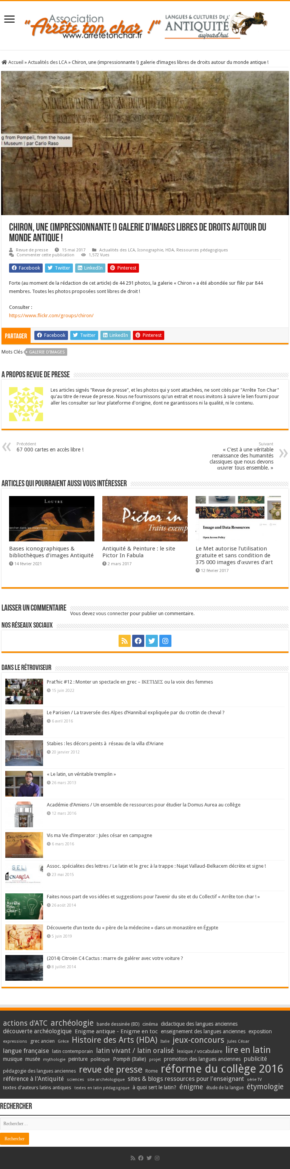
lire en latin (248, 1050)
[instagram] (165, 641)
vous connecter (112, 613)
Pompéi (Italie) (129, 1059)
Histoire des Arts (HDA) (114, 1040)
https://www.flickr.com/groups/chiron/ (51, 315)
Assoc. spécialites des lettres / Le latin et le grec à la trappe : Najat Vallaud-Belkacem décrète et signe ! (156, 866)
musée (32, 1059)
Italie (165, 1041)
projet (155, 1059)
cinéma (150, 1024)
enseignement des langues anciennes (203, 1031)
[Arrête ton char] (145, 24)
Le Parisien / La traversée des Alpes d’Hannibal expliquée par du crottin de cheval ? (136, 712)
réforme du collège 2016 (222, 1068)
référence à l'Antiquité (33, 1078)
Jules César (238, 1041)
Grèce (63, 1041)
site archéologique (106, 1079)
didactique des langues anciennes (199, 1024)
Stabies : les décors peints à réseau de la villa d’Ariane (105, 743)
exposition (260, 1031)
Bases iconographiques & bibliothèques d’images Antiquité (51, 552)
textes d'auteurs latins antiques (37, 1087)
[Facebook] (138, 641)
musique (12, 1059)
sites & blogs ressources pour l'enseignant (186, 1078)
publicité (255, 1058)
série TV (254, 1079)
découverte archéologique (37, 1031)
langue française (26, 1050)
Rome (151, 1071)
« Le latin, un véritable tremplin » (81, 774)
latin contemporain (72, 1051)
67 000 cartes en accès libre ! (50, 447)
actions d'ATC (25, 1023)
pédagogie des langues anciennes (39, 1071)
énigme (191, 1087)
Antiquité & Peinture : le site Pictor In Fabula (138, 552)
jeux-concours (198, 1040)
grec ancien (42, 1041)
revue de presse (110, 1069)
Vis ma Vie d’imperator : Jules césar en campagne (99, 835)
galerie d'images (47, 352)
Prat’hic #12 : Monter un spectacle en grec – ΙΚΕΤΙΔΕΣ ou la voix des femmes (130, 682)
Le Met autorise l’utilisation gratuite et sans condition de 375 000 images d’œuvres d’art (234, 555)
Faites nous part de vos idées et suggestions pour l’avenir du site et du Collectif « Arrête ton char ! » (153, 896)
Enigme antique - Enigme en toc (116, 1031)
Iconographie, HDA (155, 250)
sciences (75, 1079)
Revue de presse (32, 250)
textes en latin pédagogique (102, 1087)
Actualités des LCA (47, 62)
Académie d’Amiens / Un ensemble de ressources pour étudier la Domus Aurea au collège (144, 805)
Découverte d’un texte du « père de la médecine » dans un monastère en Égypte (132, 927)
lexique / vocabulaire (199, 1051)
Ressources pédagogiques (202, 250)
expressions (15, 1041)
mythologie (54, 1059)
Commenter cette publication (45, 255)
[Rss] (125, 641)
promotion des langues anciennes (202, 1059)
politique (100, 1059)
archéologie (72, 1023)
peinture (78, 1059)
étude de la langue (225, 1087)
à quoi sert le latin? (154, 1087)
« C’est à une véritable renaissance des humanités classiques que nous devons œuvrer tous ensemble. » (241, 456)
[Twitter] (152, 641)
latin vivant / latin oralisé (135, 1050)
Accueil (15, 62)
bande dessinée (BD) (118, 1024)
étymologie (265, 1086)
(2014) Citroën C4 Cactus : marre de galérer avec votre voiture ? (115, 958)
